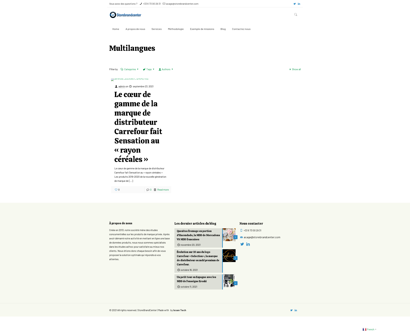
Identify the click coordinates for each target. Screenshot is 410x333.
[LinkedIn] (299, 3)
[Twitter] (294, 3)
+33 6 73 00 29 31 (152, 3)
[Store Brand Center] (125, 14)
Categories (130, 69)
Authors (166, 69)
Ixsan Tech (179, 310)
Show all (296, 69)
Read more (163, 189)
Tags (149, 69)
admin (122, 86)
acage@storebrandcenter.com (182, 3)
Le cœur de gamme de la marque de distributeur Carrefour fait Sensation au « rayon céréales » (138, 126)
